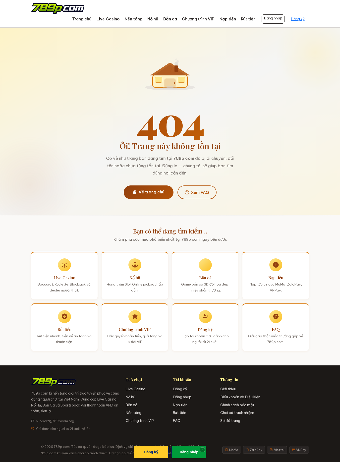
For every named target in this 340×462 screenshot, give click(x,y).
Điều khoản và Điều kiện (240, 397)
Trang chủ (82, 18)
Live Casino (108, 18)
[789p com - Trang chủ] (57, 8)
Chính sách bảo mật (237, 405)
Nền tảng (133, 18)
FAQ (176, 420)
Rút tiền (248, 18)
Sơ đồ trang (230, 420)
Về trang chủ (152, 191)
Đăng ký (297, 19)
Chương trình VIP (198, 18)
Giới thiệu (228, 389)
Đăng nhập (273, 18)
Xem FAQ (200, 192)
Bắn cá (170, 18)
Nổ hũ (152, 18)
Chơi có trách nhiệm (237, 412)
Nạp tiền (228, 18)
